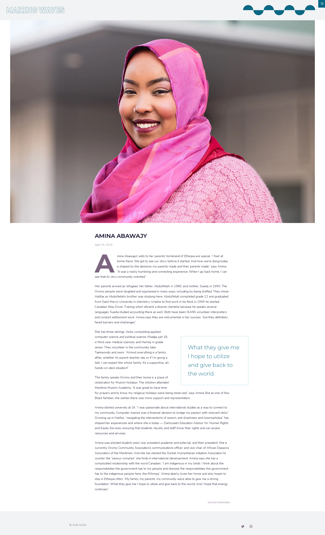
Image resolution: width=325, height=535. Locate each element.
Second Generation (219, 502)
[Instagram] (250, 526)
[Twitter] (242, 526)
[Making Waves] (35, 10)
